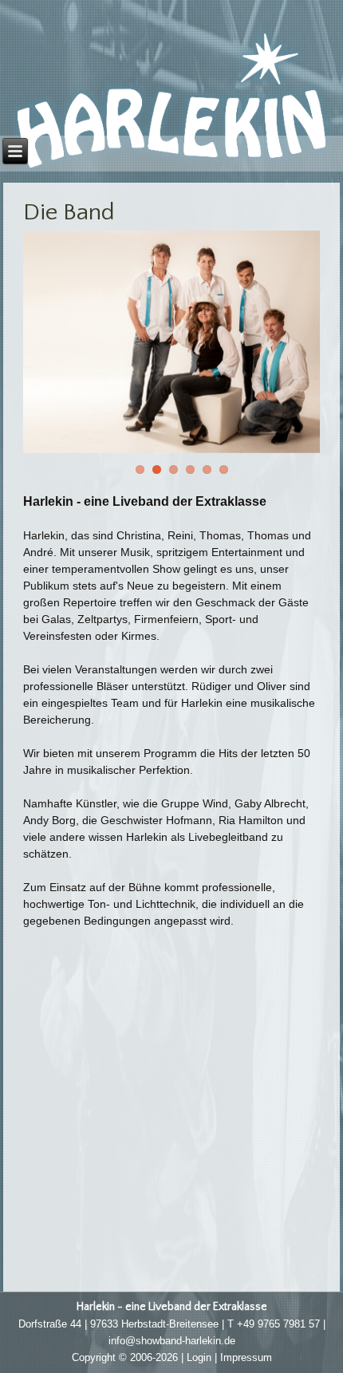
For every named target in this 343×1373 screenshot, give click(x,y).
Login (199, 1357)
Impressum (246, 1357)
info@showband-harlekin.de (171, 1341)
